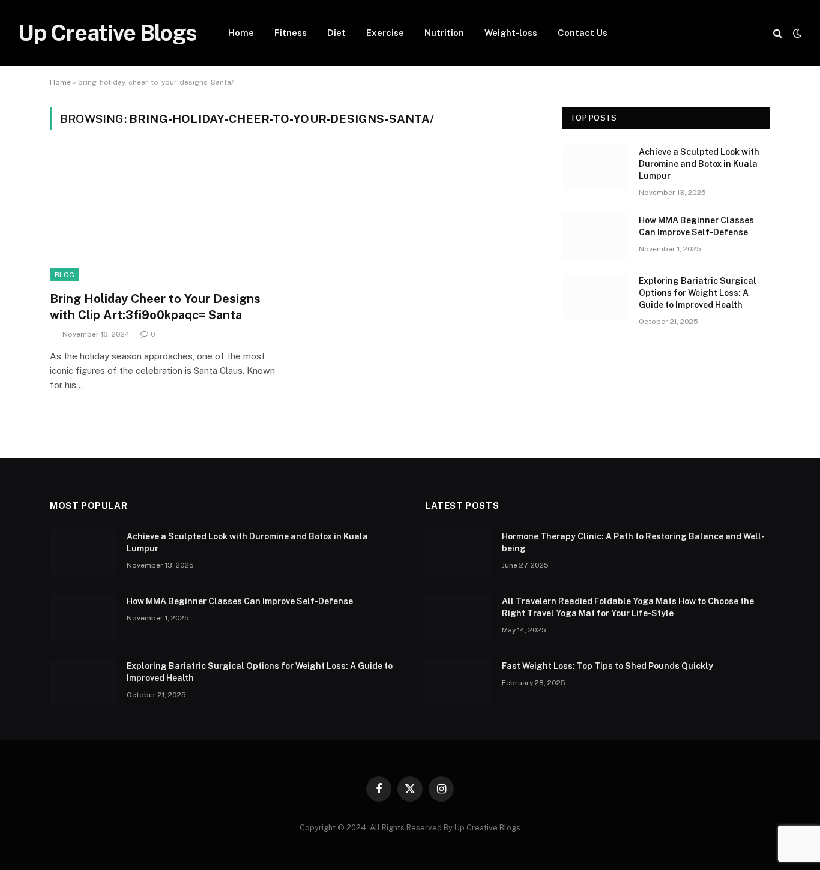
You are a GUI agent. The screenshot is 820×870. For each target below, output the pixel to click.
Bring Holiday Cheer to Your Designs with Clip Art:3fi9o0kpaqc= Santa (155, 307)
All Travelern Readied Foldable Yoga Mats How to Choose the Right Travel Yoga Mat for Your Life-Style (628, 607)
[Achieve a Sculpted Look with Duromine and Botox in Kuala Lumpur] (595, 167)
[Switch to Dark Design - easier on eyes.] (796, 33)
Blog (64, 274)
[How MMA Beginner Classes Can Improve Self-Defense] (595, 236)
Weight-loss (510, 33)
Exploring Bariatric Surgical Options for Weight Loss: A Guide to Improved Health (697, 293)
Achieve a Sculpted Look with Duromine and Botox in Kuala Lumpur (699, 164)
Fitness (290, 33)
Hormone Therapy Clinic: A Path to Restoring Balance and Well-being (633, 542)
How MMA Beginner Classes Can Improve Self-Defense (696, 226)
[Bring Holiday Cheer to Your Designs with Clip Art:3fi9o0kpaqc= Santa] (163, 217)
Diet (336, 33)
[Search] (778, 33)
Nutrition (444, 33)
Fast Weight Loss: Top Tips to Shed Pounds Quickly (607, 666)
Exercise (385, 33)
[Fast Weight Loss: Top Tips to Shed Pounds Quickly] (458, 681)
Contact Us (582, 33)
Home (241, 33)
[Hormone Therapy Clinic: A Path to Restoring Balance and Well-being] (458, 552)
